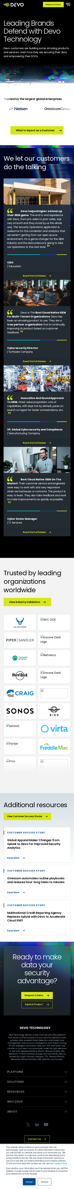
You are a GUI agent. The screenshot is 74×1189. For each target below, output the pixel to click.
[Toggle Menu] (67, 4)
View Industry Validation (24, 602)
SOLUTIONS (15, 1082)
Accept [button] (29, 1181)
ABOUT (12, 1111)
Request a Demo (53, 4)
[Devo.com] (13, 4)
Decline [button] (44, 1181)
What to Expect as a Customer (35, 130)
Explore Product (34, 1004)
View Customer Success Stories (24, 816)
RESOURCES (15, 1092)
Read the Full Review (34, 276)
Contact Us (34, 1139)
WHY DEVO (15, 1102)
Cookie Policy (60, 1163)
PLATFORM (15, 1072)
